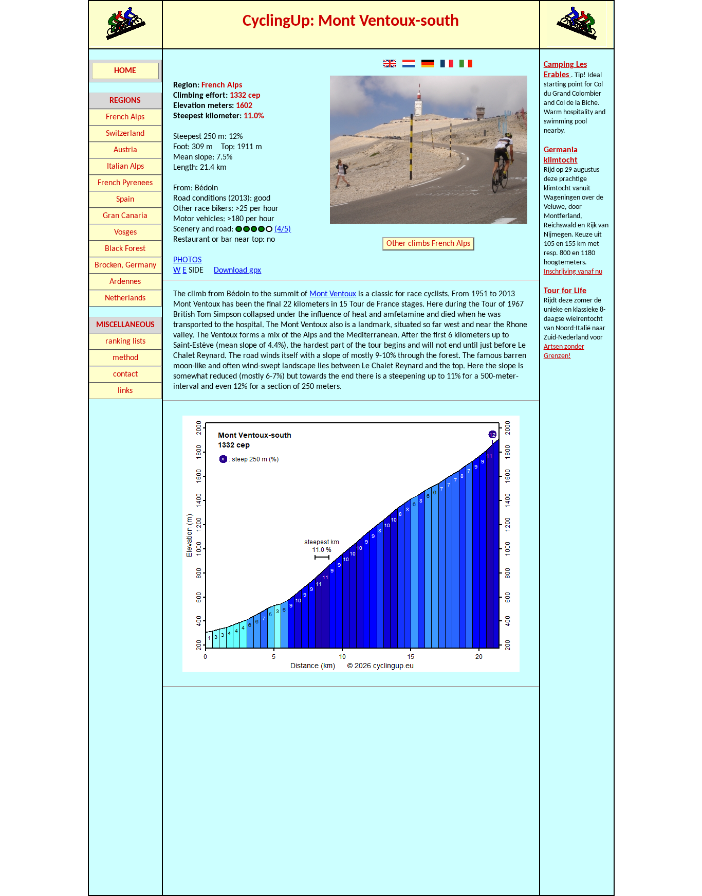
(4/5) (282, 229)
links (125, 391)
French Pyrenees (125, 183)
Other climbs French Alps (428, 244)
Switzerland (125, 134)
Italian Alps (125, 167)
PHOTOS (187, 260)
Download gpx (237, 270)
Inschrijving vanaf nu (573, 272)
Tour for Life (565, 291)
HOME (125, 71)
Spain (125, 199)
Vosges (125, 232)
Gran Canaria (125, 216)
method (125, 358)
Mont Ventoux (332, 294)
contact (125, 374)
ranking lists (125, 341)
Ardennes (125, 282)
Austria (125, 150)
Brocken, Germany (125, 265)
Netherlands (125, 298)
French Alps (125, 117)
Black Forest (125, 249)
